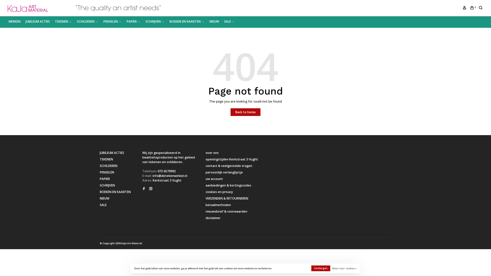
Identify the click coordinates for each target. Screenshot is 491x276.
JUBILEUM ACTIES (38, 21)
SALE (227, 21)
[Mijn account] (465, 8)
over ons (212, 153)
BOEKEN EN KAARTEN (185, 21)
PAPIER (132, 21)
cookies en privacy (219, 192)
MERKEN (15, 21)
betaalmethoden (218, 205)
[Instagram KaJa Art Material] (150, 189)
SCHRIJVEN (153, 21)
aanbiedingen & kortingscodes (228, 185)
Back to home (245, 112)
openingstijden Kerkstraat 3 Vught (232, 159)
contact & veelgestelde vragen (229, 166)
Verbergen (320, 268)
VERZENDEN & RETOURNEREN (227, 198)
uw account (214, 179)
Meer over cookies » (344, 268)
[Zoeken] (481, 8)
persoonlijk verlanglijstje (224, 172)
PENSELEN (110, 21)
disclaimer (213, 218)
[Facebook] (143, 189)
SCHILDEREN (86, 21)
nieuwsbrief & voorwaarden (226, 211)
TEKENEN (61, 21)
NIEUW (214, 21)
